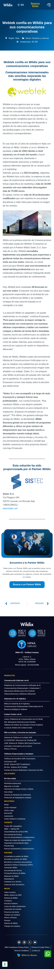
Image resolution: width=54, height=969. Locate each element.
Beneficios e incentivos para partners (18, 862)
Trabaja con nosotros (12, 915)
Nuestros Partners (11, 904)
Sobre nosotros (10, 892)
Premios (7, 920)
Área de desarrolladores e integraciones (19, 837)
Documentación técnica (13, 835)
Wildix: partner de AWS (12, 895)
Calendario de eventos (12, 909)
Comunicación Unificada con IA (16, 680)
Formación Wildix (10, 868)
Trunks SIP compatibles (13, 826)
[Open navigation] (49, 5)
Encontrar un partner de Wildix (15, 859)
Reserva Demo (35, 4)
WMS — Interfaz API (11, 829)
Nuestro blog (9, 846)
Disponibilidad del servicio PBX (16, 832)
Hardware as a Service (12, 882)
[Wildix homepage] (8, 5)
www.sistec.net (10, 508)
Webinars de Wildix (11, 876)
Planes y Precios (10, 918)
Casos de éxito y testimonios (15, 906)
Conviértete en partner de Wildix (16, 856)
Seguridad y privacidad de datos (16, 843)
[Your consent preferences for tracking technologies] (4, 964)
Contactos (8, 901)
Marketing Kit (9, 879)
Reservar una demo (11, 912)
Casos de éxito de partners (14, 885)
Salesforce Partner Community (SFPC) (18, 865)
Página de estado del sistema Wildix (17, 840)
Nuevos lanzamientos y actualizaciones (19, 849)
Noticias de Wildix (11, 898)
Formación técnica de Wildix (14, 873)
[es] (27, 624)
